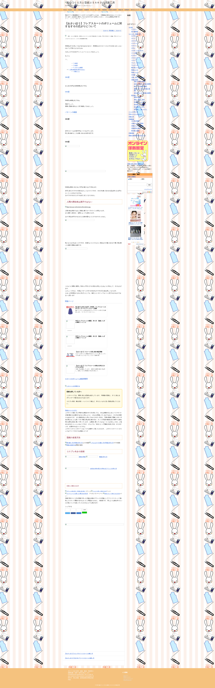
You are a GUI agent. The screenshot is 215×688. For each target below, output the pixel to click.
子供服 (133, 75)
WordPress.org (127, 680)
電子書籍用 (134, 31)
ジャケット (134, 43)
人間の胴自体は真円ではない (77, 69)
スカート (106, 30)
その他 (131, 27)
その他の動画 (135, 121)
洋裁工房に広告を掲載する (135, 164)
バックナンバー (148, 189)
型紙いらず (134, 72)
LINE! (84, 509)
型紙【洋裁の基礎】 (140, 81)
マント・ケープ (136, 62)
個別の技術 (137, 97)
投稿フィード (127, 677)
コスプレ (134, 40)
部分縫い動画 (135, 130)
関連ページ (77, 71)
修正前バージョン (136, 67)
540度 (76, 65)
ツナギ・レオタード (137, 50)
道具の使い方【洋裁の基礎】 (142, 93)
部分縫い (134, 95)
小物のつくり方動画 (137, 123)
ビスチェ (134, 55)
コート (133, 38)
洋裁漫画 (80, 9)
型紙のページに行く (71, 410)
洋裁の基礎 (134, 79)
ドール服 (134, 53)
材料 (99, 9)
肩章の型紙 (82, 457)
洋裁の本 (120, 9)
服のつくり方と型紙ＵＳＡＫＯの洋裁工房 (109, 685)
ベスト (133, 60)
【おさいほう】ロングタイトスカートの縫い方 (79, 653)
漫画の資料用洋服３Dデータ (137, 135)
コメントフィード (128, 678)
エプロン (134, 36)
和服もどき (134, 70)
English (70, 9)
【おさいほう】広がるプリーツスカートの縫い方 (79, 658)
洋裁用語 (104, 9)
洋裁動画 (86, 9)
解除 (143, 179)
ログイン (125, 675)
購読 (131, 179)
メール (142, 9)
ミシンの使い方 (133, 112)
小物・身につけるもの (138, 77)
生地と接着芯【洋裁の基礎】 (142, 84)
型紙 (75, 9)
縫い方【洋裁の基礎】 (140, 86)
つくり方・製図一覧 (135, 34)
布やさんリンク (135, 9)
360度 (76, 63)
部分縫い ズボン (139, 107)
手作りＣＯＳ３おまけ (135, 114)
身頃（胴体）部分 (139, 99)
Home (65, 9)
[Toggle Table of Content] (66, 59)
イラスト (134, 29)
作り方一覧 (93, 9)
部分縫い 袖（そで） (140, 109)
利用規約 (127, 9)
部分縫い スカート (115, 30)
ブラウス (134, 57)
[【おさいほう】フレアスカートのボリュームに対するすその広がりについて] (78, 513)
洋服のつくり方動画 (137, 126)
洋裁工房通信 (132, 176)
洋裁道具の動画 (136, 128)
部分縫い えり (138, 102)
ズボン (133, 48)
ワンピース (134, 65)
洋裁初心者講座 (112, 9)
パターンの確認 (78, 67)
